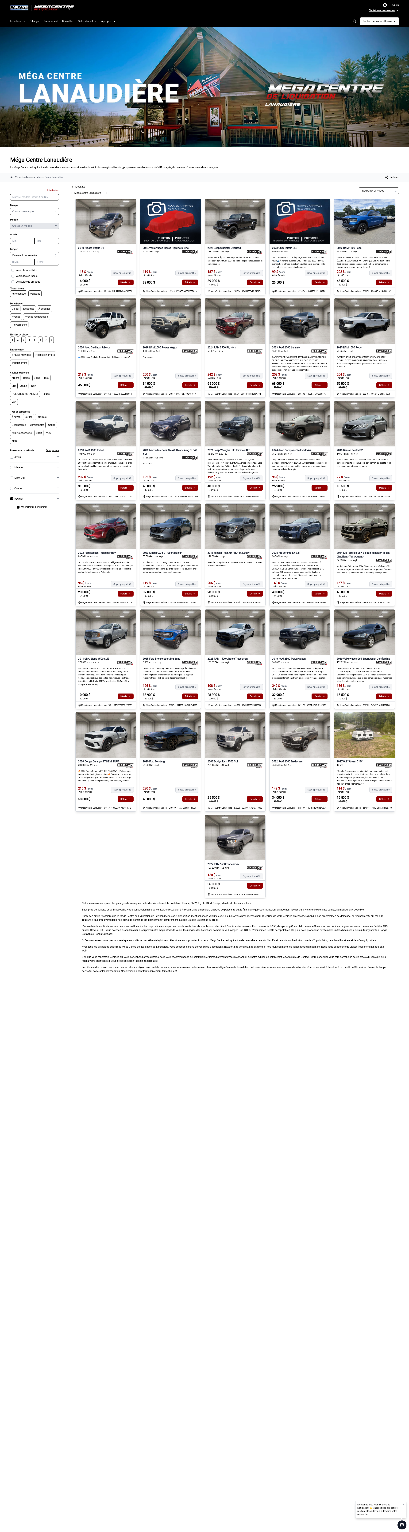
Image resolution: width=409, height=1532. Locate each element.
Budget (14, 249)
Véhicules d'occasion (25, 177)
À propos (106, 21)
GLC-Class (147, 463)
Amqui (17, 457)
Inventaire (15, 21)
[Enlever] (103, 193)
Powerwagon (148, 357)
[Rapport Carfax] (125, 252)
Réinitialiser (53, 190)
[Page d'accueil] (11, 177)
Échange (34, 21)
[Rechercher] (354, 21)
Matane (18, 467)
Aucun (55, 450)
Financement (50, 21)
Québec (18, 488)
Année (13, 234)
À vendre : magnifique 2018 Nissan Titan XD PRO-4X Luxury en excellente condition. (235, 564)
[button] (403, 1504)
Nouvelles (67, 21)
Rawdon (18, 498)
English (395, 5)
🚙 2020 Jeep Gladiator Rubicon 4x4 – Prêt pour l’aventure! (104, 357)
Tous (48, 450)
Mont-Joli (19, 477)
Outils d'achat (85, 21)
